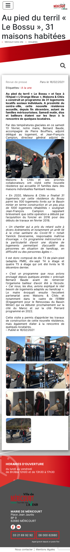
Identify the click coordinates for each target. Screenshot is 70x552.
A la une (26, 87)
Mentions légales (45, 549)
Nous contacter (24, 549)
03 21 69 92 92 (23, 535)
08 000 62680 (47, 535)
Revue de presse (16, 82)
